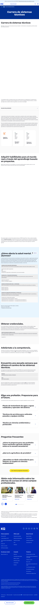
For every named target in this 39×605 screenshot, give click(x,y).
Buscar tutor (28, 561)
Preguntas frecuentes (17, 536)
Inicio (2, 6)
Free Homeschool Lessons (30, 567)
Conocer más (4, 499)
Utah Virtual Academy (5, 378)
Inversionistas (16, 562)
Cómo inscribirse (29, 538)
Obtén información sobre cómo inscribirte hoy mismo (26, 1)
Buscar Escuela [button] (3, 554)
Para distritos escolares (30, 569)
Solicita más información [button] (18, 538)
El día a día (3, 543)
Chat (14, 542)
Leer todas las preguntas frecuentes (19, 470)
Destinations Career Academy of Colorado (9, 374)
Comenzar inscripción (29, 540)
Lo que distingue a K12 (5, 538)
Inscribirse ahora (29, 602)
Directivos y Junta (16, 560)
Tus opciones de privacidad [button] (17, 594)
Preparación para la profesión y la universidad (31, 557)
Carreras (15, 564)
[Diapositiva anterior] (2, 504)
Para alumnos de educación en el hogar (31, 564)
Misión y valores (16, 558)
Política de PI (3, 596)
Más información (10, 602)
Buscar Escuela (28, 536)
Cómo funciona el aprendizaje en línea (6, 541)
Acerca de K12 (3, 536)
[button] (19, 108)
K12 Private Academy (4, 547)
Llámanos (15, 544)
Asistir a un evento (4, 545)
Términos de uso (3, 594)
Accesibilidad (35, 594)
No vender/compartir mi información (28, 594)
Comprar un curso (29, 559)
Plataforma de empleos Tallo (31, 573)
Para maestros (28, 571)
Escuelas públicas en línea (30, 554)
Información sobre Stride (18, 556)
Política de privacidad (9, 594)
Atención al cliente (17, 540)
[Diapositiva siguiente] (5, 504)
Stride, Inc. (15, 554)
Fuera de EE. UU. (29, 542)
